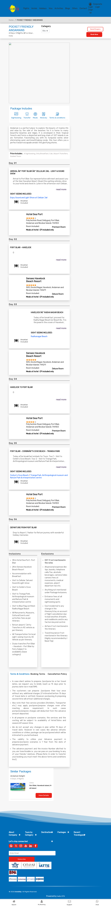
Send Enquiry (95, 29)
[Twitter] (16, 846)
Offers (74, 8)
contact (83, 8)
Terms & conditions (57, 118)
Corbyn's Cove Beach (19, 475)
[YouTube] (25, 846)
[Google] (11, 846)
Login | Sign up (90, 10)
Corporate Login (97, 5)
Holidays (43, 8)
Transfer (27, 118)
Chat (97, 905)
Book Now (94, 34)
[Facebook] (35, 846)
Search (14, 905)
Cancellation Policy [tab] (57, 674)
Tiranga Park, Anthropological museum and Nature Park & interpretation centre (39, 476)
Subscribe (22, 859)
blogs (67, 8)
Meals (35, 118)
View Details (44, 795)
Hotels (34, 8)
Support (69, 905)
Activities (59, 8)
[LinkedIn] (30, 846)
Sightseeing (16, 118)
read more (61, 189)
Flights (26, 8)
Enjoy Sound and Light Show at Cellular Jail (28, 197)
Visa (50, 8)
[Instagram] (21, 846)
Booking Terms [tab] (38, 674)
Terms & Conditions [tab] (20, 674)
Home (11, 20)
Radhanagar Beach (39, 336)
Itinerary (43, 118)
